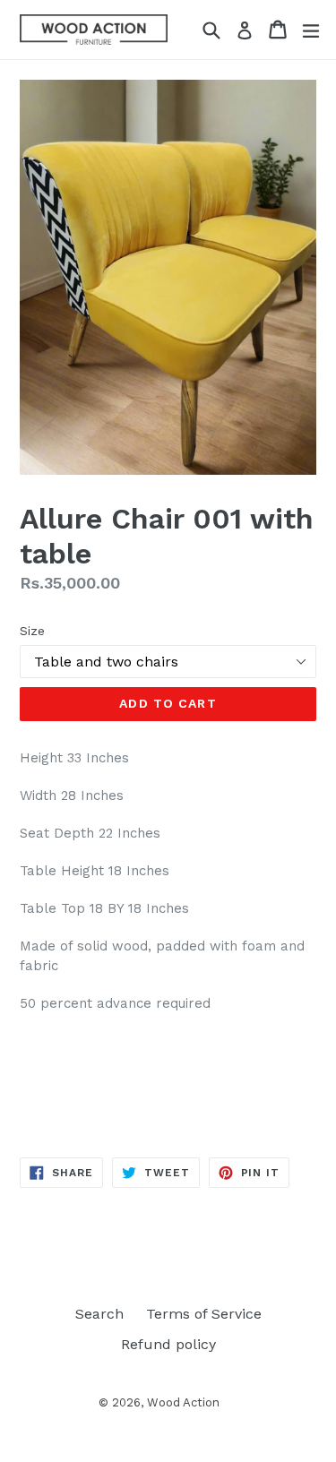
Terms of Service (204, 1313)
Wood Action (183, 1402)
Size (32, 631)
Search (99, 1313)
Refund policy (168, 1344)
